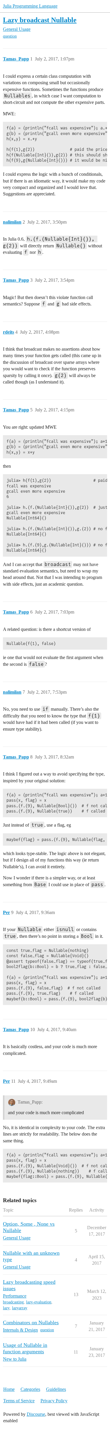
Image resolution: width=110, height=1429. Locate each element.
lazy (6, 1308)
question (10, 36)
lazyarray (19, 1308)
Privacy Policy (53, 1400)
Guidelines (56, 1389)
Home (9, 1389)
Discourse (36, 1414)
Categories (30, 1389)
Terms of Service (19, 1400)
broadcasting (13, 1302)
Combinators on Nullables (31, 1322)
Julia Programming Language (30, 6)
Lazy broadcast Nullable (40, 20)
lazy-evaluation (38, 1302)
